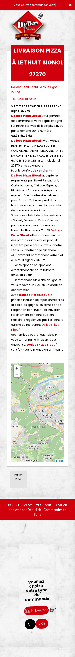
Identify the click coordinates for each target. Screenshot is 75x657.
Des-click (34, 510)
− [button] (16, 374)
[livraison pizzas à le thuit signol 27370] (28, 16)
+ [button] (16, 368)
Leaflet (59, 460)
